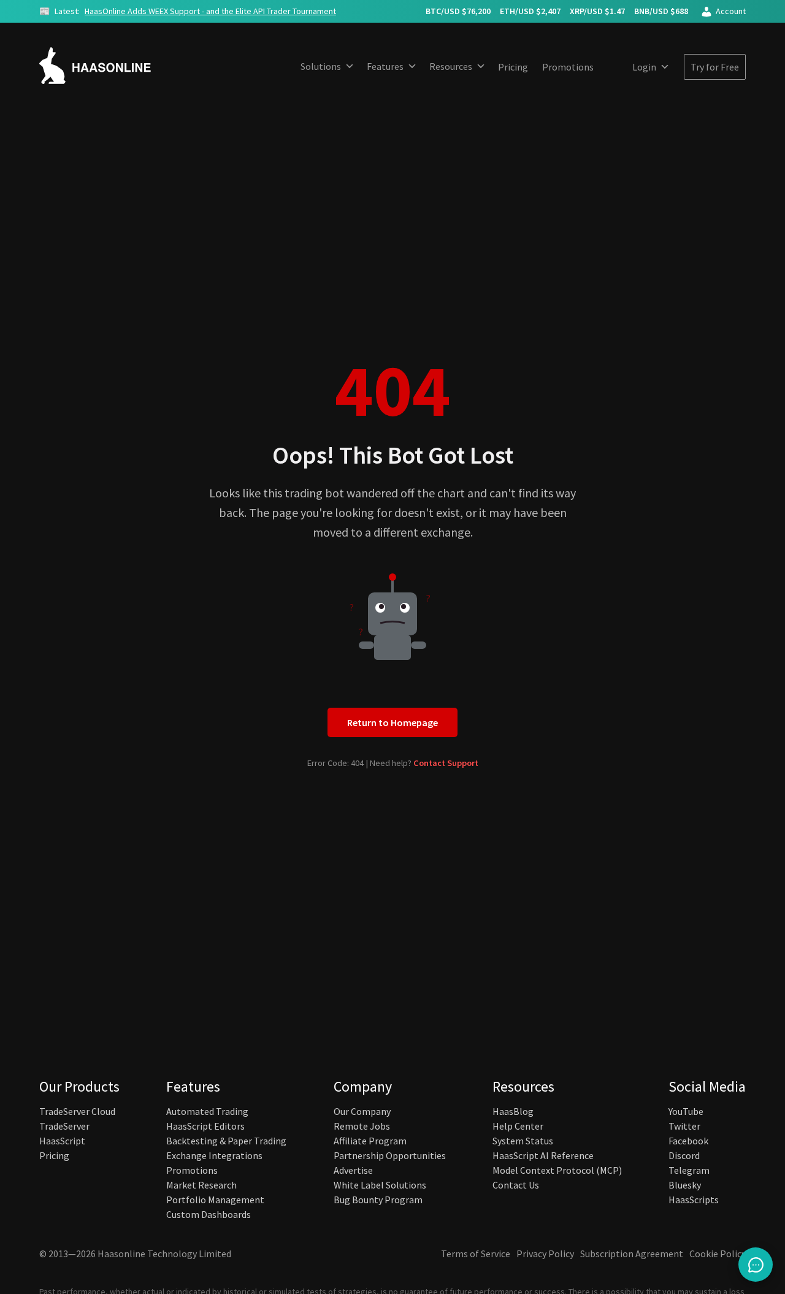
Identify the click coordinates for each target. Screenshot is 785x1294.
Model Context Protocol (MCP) (557, 1170)
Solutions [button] (321, 66)
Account (731, 11)
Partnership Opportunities (390, 1155)
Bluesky (684, 1185)
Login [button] (644, 67)
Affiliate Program (370, 1141)
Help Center (517, 1126)
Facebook (688, 1141)
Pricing (513, 67)
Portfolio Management (215, 1199)
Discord (684, 1155)
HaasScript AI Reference (543, 1155)
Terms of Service (475, 1253)
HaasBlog (513, 1111)
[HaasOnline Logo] (106, 65)
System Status (522, 1141)
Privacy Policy (545, 1253)
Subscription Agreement (631, 1253)
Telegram (689, 1170)
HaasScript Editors (205, 1126)
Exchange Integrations (214, 1155)
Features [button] (385, 66)
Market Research (201, 1185)
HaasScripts (693, 1199)
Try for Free (715, 67)
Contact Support (445, 762)
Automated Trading (207, 1111)
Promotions (568, 67)
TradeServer (64, 1126)
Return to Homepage (392, 722)
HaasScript (62, 1141)
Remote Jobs (362, 1126)
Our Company (362, 1111)
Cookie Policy (717, 1253)
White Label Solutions (380, 1185)
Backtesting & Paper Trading (226, 1141)
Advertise (353, 1170)
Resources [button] (450, 66)
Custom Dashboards (208, 1214)
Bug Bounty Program (378, 1199)
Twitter (684, 1126)
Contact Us (515, 1185)
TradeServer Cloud (77, 1111)
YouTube (685, 1111)
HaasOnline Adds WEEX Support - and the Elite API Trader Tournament (210, 11)
